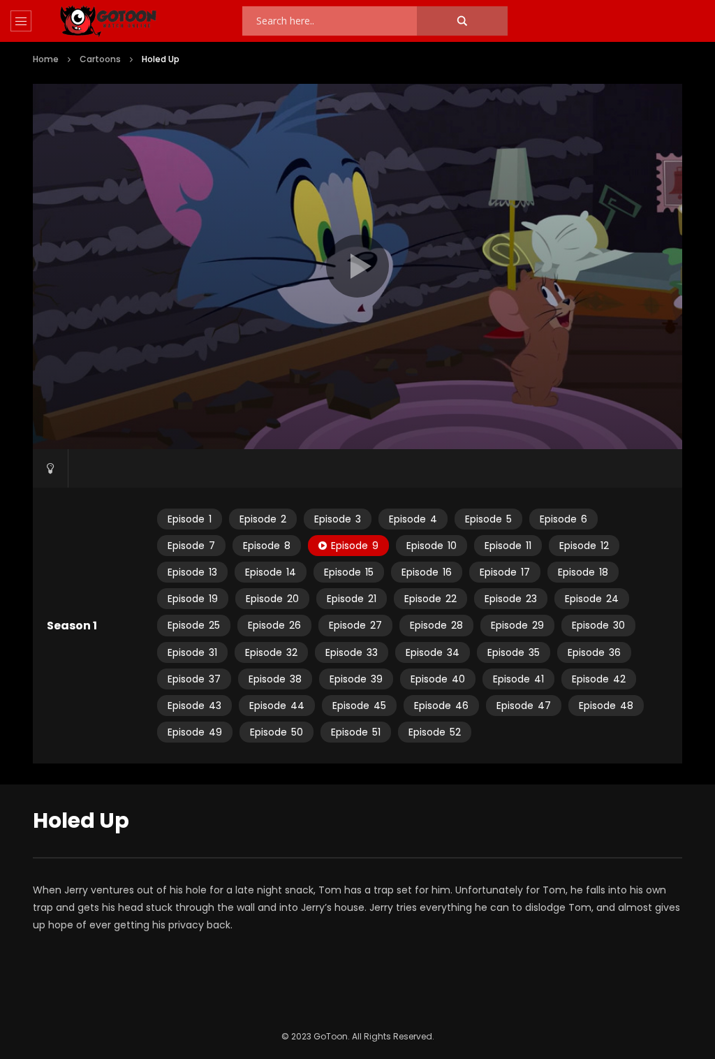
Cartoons (100, 59)
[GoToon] (108, 21)
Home (46, 59)
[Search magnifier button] (462, 21)
